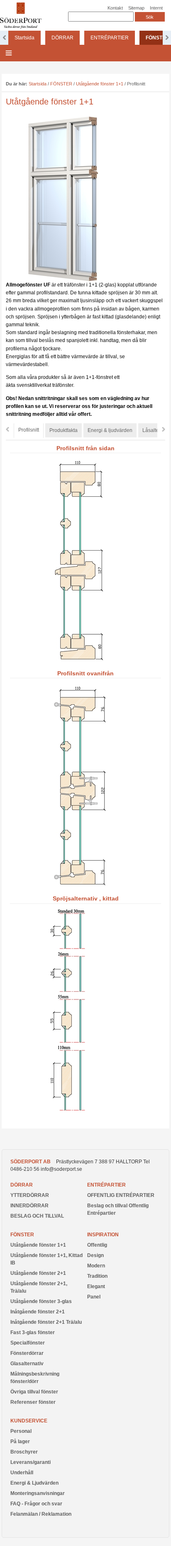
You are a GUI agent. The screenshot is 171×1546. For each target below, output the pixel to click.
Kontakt (115, 7)
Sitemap (136, 7)
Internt (156, 7)
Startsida (24, 38)
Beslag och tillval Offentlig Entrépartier (118, 1209)
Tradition (97, 1276)
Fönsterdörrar (27, 1353)
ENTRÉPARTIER (109, 38)
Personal (21, 1431)
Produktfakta (63, 430)
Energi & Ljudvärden (34, 1483)
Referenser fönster (33, 1402)
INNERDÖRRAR (29, 1206)
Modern (96, 1266)
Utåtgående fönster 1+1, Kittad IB (46, 1259)
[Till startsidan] (21, 27)
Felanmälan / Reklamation (40, 1514)
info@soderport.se (61, 1169)
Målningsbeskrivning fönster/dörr (34, 1377)
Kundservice (28, 1421)
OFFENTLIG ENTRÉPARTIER (120, 1195)
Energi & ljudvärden (110, 430)
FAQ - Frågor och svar (36, 1504)
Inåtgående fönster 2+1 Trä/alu (46, 1322)
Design (95, 1255)
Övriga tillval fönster (34, 1392)
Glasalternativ (27, 1363)
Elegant (96, 1286)
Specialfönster (27, 1343)
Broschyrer (24, 1452)
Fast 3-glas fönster (32, 1332)
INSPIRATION (103, 1235)
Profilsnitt (28, 430)
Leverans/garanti (30, 1462)
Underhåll (21, 1473)
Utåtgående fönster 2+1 (38, 1273)
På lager (20, 1441)
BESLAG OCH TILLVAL (37, 1216)
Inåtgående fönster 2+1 (37, 1312)
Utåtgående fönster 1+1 (99, 83)
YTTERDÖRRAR (29, 1195)
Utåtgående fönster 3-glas (41, 1301)
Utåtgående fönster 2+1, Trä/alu (38, 1287)
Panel (93, 1297)
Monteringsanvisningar (37, 1493)
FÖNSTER (61, 83)
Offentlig (97, 1245)
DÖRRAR (62, 38)
